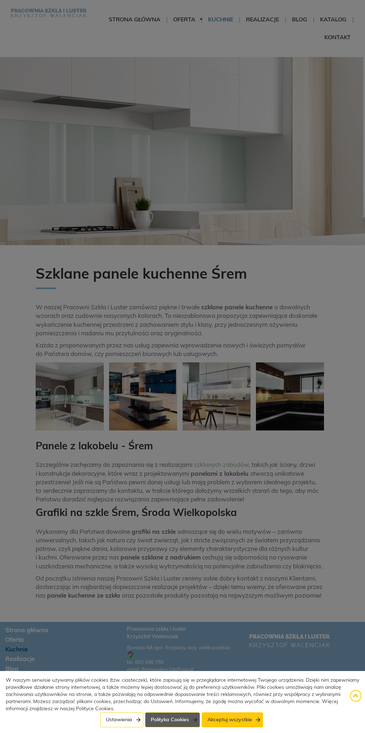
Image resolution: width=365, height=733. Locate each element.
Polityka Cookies (170, 719)
